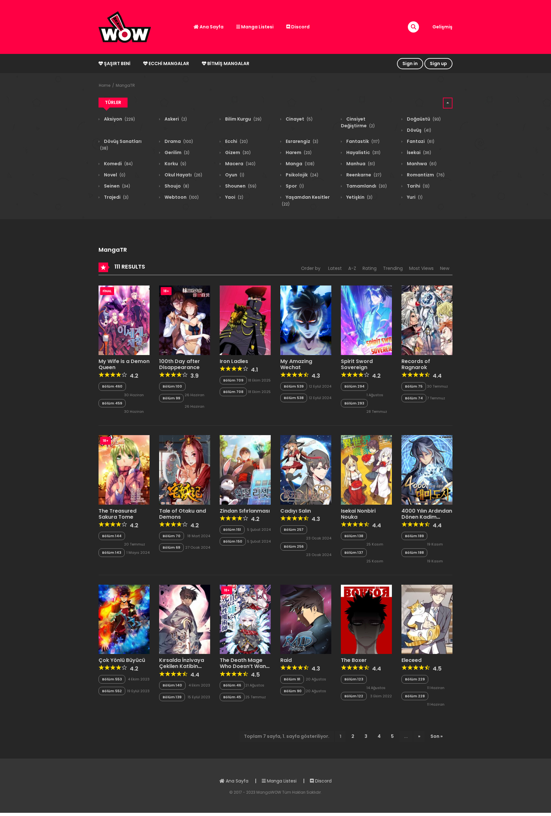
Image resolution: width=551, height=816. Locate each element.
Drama (178, 141)
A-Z (352, 268)
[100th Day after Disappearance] (184, 320)
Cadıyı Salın (295, 511)
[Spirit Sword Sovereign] (366, 320)
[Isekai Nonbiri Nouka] (366, 469)
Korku (175, 163)
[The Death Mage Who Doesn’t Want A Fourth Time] (245, 619)
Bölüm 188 (414, 552)
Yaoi (233, 197)
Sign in (410, 63)
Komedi (118, 163)
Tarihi (418, 186)
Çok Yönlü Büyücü (122, 660)
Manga (299, 163)
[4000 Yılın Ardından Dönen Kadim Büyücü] (426, 469)
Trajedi (116, 197)
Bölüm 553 (112, 679)
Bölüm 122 (353, 696)
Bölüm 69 (171, 547)
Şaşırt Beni (116, 63)
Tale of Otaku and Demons (182, 514)
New (444, 268)
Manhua (360, 163)
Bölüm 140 (172, 685)
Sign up (438, 63)
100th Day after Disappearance (179, 364)
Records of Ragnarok (415, 364)
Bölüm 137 (353, 552)
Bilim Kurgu (242, 119)
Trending (393, 268)
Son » (436, 736)
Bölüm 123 (353, 679)
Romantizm (425, 175)
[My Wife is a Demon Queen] (124, 320)
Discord (300, 27)
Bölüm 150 (232, 541)
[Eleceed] (426, 619)
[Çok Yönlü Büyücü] (124, 619)
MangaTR (125, 85)
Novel (114, 175)
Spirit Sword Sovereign (357, 364)
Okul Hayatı (183, 175)
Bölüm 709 (233, 380)
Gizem (237, 152)
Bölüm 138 (353, 535)
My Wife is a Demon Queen (124, 364)
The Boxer (354, 660)
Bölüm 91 (292, 679)
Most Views (421, 268)
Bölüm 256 (294, 546)
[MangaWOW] (125, 26)
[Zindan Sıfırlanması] (245, 469)
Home (104, 85)
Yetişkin (358, 197)
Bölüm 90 (293, 691)
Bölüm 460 (112, 386)
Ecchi (236, 141)
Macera (239, 163)
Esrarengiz (301, 141)
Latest (335, 268)
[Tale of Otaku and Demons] (184, 469)
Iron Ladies (234, 361)
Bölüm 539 (294, 386)
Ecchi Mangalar (168, 63)
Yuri (414, 197)
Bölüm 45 (232, 697)
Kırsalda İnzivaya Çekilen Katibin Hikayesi (181, 666)
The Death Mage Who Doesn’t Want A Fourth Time (244, 666)
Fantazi (420, 141)
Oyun (234, 175)
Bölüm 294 (354, 386)
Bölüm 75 (413, 386)
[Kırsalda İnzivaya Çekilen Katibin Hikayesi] (184, 619)
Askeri (175, 119)
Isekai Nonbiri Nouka (358, 514)
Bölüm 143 (111, 552)
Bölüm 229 (415, 679)
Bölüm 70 (171, 535)
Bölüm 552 (112, 691)
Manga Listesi (257, 27)
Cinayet (298, 119)
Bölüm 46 (232, 685)
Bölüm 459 (112, 403)
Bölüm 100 (172, 386)
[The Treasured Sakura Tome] (124, 469)
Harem (298, 152)
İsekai (418, 152)
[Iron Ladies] (245, 320)
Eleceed (411, 660)
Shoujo (176, 186)
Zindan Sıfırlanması (245, 511)
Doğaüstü (423, 119)
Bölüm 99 (171, 398)
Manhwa (421, 163)
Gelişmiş (442, 27)
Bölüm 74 (414, 398)
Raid (286, 660)
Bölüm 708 (233, 391)
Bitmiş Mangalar (227, 63)
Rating (370, 268)
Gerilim (176, 152)
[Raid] (305, 619)
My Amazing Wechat (296, 364)
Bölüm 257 (294, 529)
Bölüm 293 (354, 403)
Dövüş (418, 130)
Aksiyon (119, 119)
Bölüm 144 (111, 535)
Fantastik (362, 141)
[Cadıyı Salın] (305, 469)
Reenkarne (363, 175)
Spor (294, 186)
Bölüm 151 (232, 529)
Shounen (240, 186)
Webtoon (181, 197)
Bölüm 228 (415, 696)
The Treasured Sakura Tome (117, 514)
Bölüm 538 (294, 397)
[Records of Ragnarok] (426, 320)
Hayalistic (362, 152)
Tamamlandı (366, 186)
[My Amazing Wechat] (305, 320)
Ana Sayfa (211, 27)
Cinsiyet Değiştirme (358, 122)
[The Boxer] (366, 619)
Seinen (116, 186)
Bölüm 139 (172, 697)
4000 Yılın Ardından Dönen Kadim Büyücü (426, 517)
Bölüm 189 (414, 535)
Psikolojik (301, 175)
